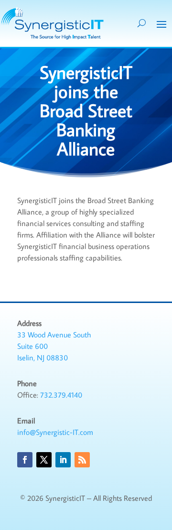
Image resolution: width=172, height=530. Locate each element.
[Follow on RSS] (82, 459)
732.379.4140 (61, 395)
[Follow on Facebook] (24, 459)
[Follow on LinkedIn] (63, 459)
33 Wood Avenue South (54, 334)
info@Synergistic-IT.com (55, 432)
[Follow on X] (44, 459)
